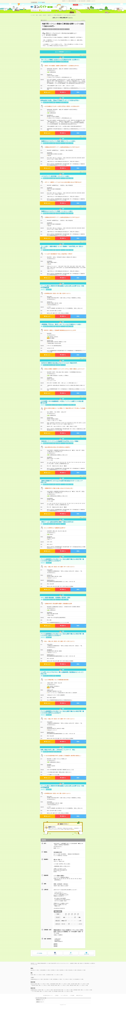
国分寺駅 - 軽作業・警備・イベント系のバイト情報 (41, 985)
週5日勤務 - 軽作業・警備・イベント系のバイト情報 (83, 989)
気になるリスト (36, 10)
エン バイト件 (41, 2)
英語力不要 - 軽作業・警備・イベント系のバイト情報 (63, 989)
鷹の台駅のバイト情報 (72, 970)
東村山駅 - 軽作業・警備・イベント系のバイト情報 (79, 985)
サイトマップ (93, 4)
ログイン (80, 4)
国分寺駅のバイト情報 (63, 970)
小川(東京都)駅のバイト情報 (45, 970)
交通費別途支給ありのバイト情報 (37, 979)
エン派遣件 (34, 2)
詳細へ (78, 92)
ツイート (70, 954)
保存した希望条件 (47, 10)
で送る (39, 953)
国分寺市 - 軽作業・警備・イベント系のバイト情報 (40, 983)
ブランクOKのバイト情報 (67, 979)
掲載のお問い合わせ (79, 995)
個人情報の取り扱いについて (48, 995)
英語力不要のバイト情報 (48, 979)
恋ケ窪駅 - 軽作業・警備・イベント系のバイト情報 (80, 983)
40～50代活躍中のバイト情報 (78, 979)
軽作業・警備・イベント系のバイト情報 (38, 974)
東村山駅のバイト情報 (81, 970)
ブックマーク (86, 954)
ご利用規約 (56, 995)
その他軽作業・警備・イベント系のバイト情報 (54, 974)
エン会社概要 (72, 995)
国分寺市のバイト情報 (35, 970)
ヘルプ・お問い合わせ (87, 4)
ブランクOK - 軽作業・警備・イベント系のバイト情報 (41, 991)
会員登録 (75, 4)
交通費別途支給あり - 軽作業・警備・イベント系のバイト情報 (42, 989)
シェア (55, 954)
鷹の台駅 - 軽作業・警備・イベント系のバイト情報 (60, 985)
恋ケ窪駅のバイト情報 (55, 970)
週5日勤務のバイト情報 (57, 979)
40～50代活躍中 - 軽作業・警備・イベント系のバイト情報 (62, 991)
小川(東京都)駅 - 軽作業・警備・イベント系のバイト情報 (60, 983)
